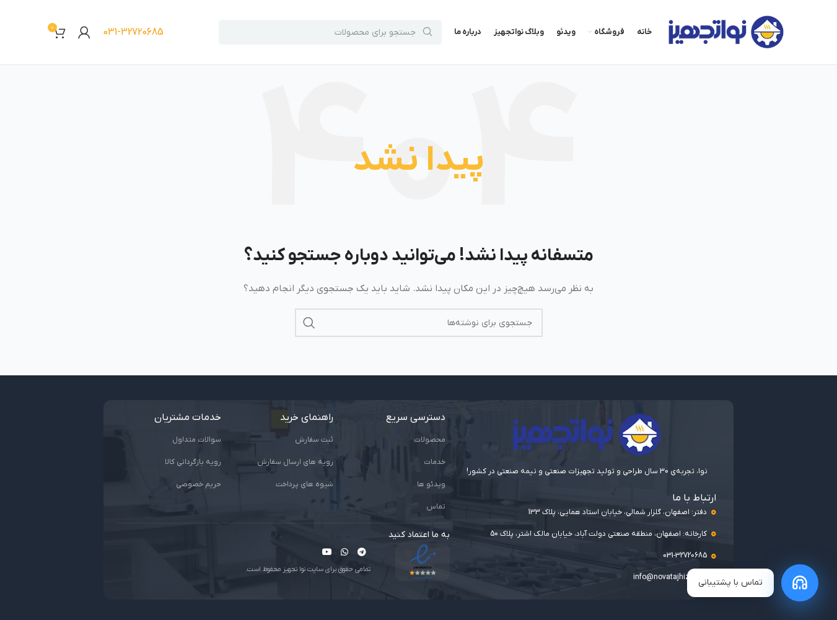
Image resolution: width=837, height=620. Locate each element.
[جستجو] (309, 322)
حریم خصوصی (198, 484)
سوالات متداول (196, 440)
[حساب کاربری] (84, 32)
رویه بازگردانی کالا (193, 462)
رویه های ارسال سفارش (295, 462)
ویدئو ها (431, 484)
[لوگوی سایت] (726, 32)
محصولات (429, 440)
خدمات (434, 462)
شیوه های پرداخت (304, 484)
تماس (435, 507)
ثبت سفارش (314, 440)
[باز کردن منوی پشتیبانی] (799, 582)
